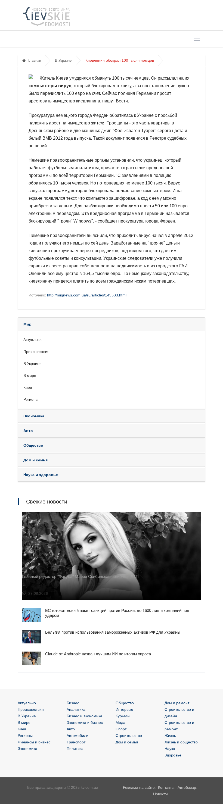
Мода (120, 722)
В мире (29, 375)
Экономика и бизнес (85, 722)
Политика (75, 748)
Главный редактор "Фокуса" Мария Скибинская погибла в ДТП (80, 576)
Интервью (124, 709)
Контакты (166, 787)
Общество (125, 703)
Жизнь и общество (181, 742)
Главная (34, 60)
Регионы (30, 399)
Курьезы (123, 716)
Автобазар (187, 787)
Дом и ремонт (177, 703)
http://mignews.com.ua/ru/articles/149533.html (86, 295)
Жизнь (170, 735)
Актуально (32, 339)
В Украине (63, 60)
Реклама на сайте (139, 787)
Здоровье (173, 755)
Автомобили (77, 735)
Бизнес (73, 703)
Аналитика (76, 709)
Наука (170, 748)
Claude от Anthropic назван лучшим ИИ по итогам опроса (98, 654)
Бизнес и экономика (84, 716)
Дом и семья (127, 742)
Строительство (129, 735)
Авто (71, 729)
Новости (160, 794)
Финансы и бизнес (34, 742)
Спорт (121, 729)
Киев (27, 387)
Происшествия (36, 351)
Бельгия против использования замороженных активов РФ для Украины (112, 632)
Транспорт (76, 742)
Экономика (27, 748)
